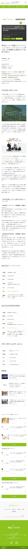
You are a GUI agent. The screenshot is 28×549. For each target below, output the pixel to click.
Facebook (16, 543)
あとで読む (25, 379)
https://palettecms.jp (8, 160)
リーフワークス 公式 (6, 35)
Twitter (11, 543)
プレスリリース (11, 6)
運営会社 (3, 548)
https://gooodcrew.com (7, 79)
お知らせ (18, 6)
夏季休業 (14, 511)
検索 (25, 2)
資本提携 (13, 38)
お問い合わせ (4, 547)
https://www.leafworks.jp (18, 73)
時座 (23, 509)
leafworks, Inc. (23, 547)
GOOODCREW (19, 38)
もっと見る (14, 444)
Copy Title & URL (21, 23)
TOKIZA (23, 6)
